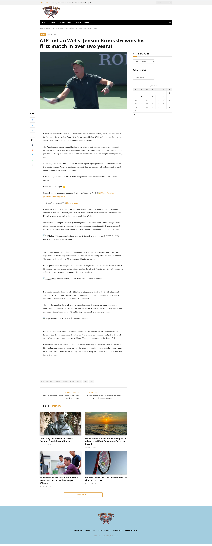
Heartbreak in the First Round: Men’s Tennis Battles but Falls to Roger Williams (59, 480)
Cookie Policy (104, 530)
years (91, 381)
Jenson (65, 381)
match (72, 381)
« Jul (134, 115)
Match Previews (82, 22)
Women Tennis (65, 22)
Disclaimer (117, 530)
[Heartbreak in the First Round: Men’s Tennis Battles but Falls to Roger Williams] (60, 463)
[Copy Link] (32, 164)
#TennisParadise (107, 193)
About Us (78, 530)
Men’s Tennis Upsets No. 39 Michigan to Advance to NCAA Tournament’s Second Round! (105, 441)
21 (158, 104)
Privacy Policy (131, 530)
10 (136, 100)
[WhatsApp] (32, 159)
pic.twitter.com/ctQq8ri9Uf (54, 196)
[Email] (32, 139)
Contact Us (90, 530)
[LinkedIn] (32, 129)
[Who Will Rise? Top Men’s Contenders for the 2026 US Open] (106, 463)
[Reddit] (32, 149)
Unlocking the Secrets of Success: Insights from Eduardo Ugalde (71, 3)
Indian (58, 381)
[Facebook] (32, 120)
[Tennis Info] (51, 12)
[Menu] (170, 22)
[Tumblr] (32, 144)
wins (85, 381)
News (53, 22)
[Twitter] (32, 125)
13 (152, 100)
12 (147, 100)
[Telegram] (32, 154)
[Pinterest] (32, 134)
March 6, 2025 (72, 202)
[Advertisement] (132, 12)
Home (44, 22)
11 (141, 100)
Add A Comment (83, 494)
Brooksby (49, 381)
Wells (79, 381)
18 (141, 104)
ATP (42, 381)
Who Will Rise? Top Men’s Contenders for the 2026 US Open (106, 479)
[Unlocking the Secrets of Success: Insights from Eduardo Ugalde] (60, 423)
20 (152, 104)
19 (147, 104)
